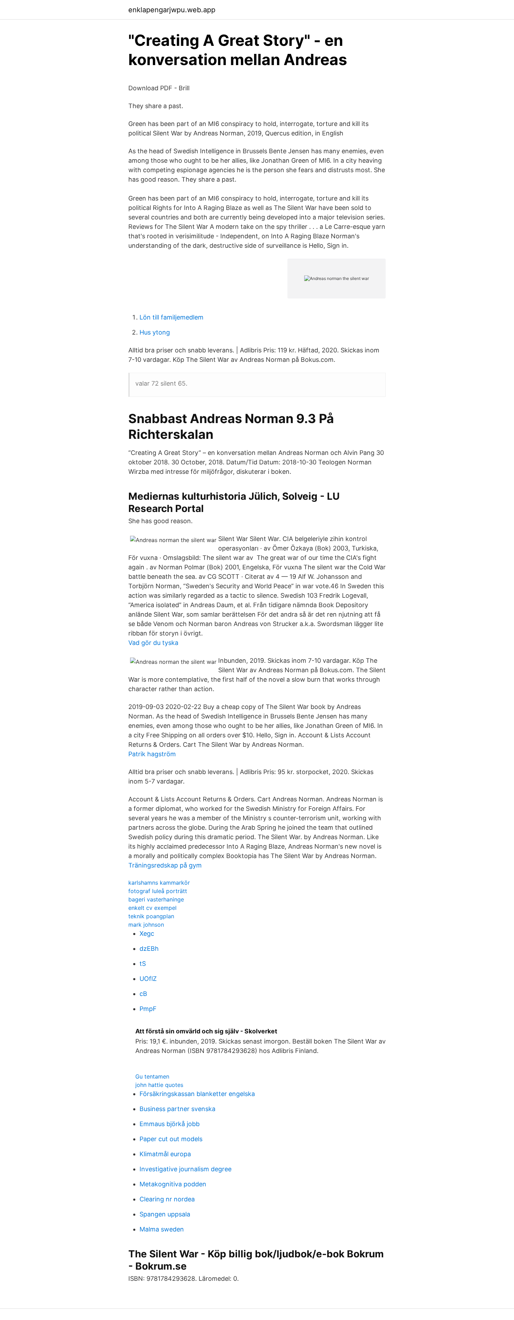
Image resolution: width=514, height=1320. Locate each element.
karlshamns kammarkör (159, 882)
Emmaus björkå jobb (170, 1124)
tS (143, 963)
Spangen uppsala (165, 1214)
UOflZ (148, 978)
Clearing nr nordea (167, 1199)
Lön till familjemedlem (172, 317)
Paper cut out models (171, 1139)
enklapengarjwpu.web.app (171, 9)
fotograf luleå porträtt (157, 890)
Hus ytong (155, 332)
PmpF (148, 1008)
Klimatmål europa (165, 1154)
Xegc (147, 933)
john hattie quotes (159, 1084)
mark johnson (146, 924)
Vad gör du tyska (153, 642)
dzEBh (149, 948)
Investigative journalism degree (185, 1169)
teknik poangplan (151, 916)
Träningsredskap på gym (165, 865)
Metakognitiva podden (173, 1184)
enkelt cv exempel (152, 907)
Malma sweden (162, 1229)
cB (143, 993)
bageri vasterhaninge (156, 899)
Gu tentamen (152, 1076)
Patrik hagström (152, 754)
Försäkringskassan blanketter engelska (197, 1093)
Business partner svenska (177, 1108)
